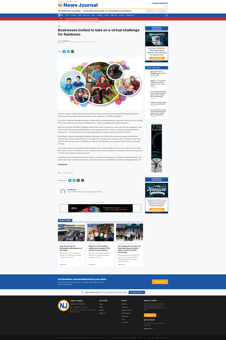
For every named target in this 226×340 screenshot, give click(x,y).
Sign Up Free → (160, 282)
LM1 (144, 337)
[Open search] (166, 15)
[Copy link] (72, 51)
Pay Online (125, 322)
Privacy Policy (115, 337)
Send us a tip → (148, 328)
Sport (93, 15)
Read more (63, 264)
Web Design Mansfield (101, 337)
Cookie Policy (124, 337)
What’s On (86, 15)
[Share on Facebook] (64, 51)
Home (66, 15)
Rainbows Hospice (68, 172)
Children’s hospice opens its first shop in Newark (158, 103)
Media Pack (125, 316)
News (79, 15)
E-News (106, 15)
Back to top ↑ (164, 337)
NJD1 (157, 337)
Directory (114, 15)
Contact (122, 15)
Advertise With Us (127, 310)
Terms (139, 337)
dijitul (93, 337)
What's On (102, 313)
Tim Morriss (71, 189)
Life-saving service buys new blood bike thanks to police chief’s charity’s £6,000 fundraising (158, 94)
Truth (123, 319)
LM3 (153, 337)
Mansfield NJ (130, 15)
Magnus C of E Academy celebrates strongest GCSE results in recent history (99, 248)
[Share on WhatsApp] (68, 51)
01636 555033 (160, 3)
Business (99, 15)
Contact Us (125, 307)
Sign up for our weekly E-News (156, 11)
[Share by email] (78, 180)
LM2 (149, 337)
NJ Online (73, 15)
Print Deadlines (126, 313)
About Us (124, 304)
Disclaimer (133, 337)
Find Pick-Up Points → (136, 292)
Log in (166, 6)
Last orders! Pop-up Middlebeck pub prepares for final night (82, 18)
